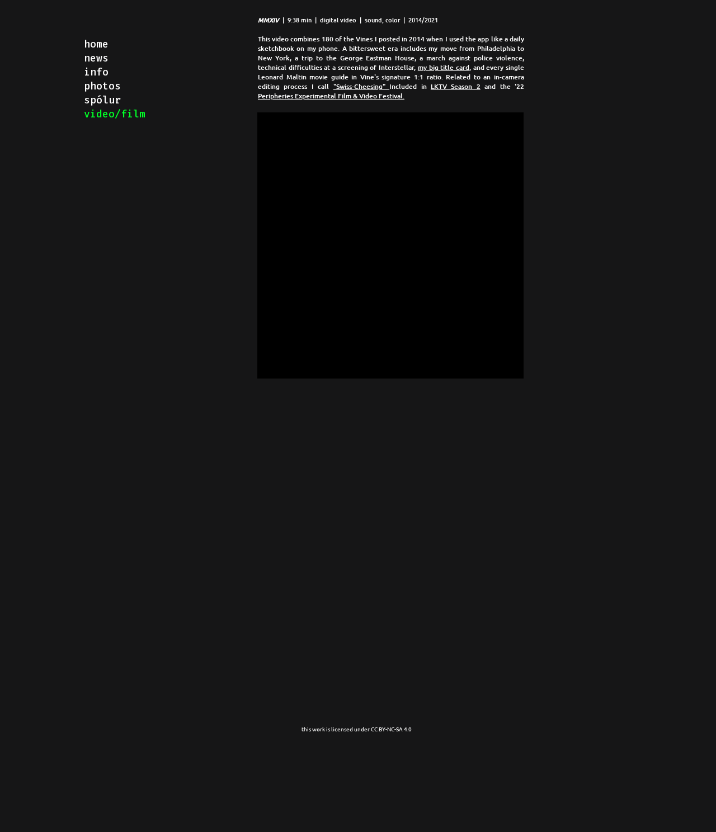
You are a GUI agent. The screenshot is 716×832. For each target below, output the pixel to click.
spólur (102, 100)
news (96, 58)
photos (102, 86)
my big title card (443, 67)
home (96, 44)
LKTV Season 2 (456, 86)
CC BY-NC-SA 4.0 (392, 729)
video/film (114, 114)
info (96, 72)
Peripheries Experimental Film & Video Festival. (331, 96)
